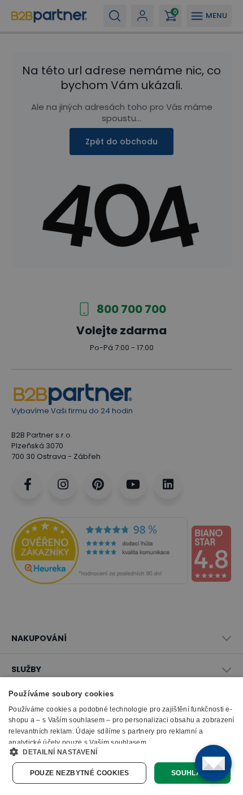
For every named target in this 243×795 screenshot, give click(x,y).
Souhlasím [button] (192, 773)
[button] (121, 751)
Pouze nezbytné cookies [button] (79, 773)
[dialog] (121, 736)
